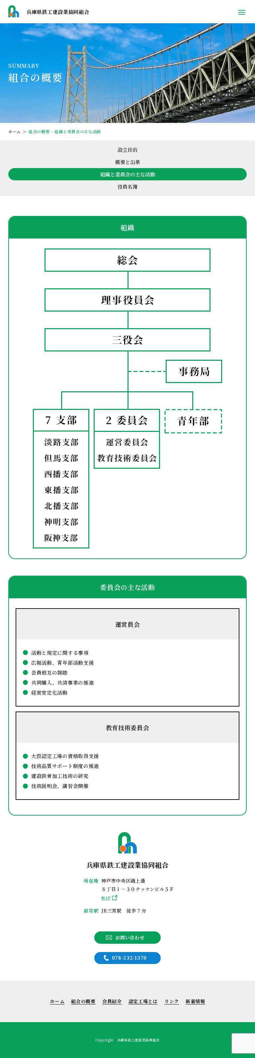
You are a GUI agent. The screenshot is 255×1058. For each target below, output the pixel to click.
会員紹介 (112, 1001)
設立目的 (127, 149)
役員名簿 (127, 186)
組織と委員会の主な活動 (127, 174)
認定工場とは (143, 1001)
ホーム (57, 1001)
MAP (106, 897)
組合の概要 (83, 1001)
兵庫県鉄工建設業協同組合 (58, 11)
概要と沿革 (127, 161)
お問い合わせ (129, 937)
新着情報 (195, 1001)
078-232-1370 (129, 957)
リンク (171, 1001)
